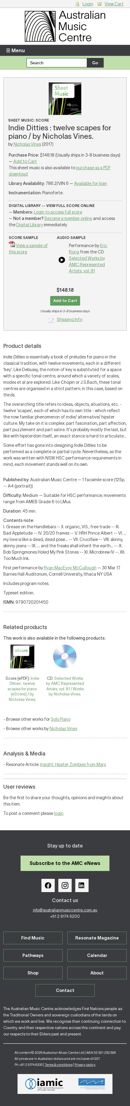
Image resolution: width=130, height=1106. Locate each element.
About (97, 973)
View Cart (114, 4)
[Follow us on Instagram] (65, 885)
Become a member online (68, 218)
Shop (33, 973)
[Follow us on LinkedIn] (82, 885)
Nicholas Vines (27, 144)
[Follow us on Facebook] (48, 885)
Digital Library (29, 224)
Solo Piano (60, 719)
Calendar (97, 955)
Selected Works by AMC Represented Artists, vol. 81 (87, 264)
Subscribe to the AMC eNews (65, 863)
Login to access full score (58, 212)
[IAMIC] (44, 1084)
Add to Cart (25, 161)
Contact (65, 990)
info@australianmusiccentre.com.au (65, 910)
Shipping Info (69, 319)
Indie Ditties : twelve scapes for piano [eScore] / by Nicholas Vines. (23, 689)
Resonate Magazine (97, 938)
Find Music (32, 938)
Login (88, 4)
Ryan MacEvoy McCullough (70, 567)
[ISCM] (91, 1084)
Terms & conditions (59, 1064)
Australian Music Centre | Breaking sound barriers (65, 26)
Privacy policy (85, 1064)
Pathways (33, 955)
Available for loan (90, 183)
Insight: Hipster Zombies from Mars (73, 764)
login (58, 813)
